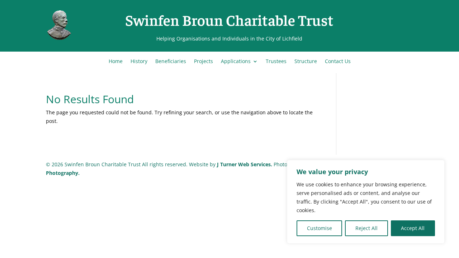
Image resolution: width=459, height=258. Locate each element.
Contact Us (338, 61)
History (139, 61)
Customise (319, 228)
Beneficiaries (170, 61)
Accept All (413, 228)
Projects (203, 61)
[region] (366, 202)
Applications (236, 61)
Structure (305, 61)
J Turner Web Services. (245, 164)
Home (116, 61)
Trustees (276, 61)
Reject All (366, 228)
